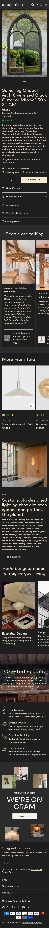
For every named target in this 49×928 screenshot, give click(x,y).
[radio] (3, 415)
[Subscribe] (44, 863)
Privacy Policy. (8, 872)
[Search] (32, 4)
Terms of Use (36, 869)
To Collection (14, 557)
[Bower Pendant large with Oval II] (18, 387)
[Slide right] (28, 82)
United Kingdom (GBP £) (17, 901)
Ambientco (15, 922)
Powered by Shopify (32, 922)
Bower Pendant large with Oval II (17, 424)
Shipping (19, 113)
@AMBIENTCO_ (25, 816)
